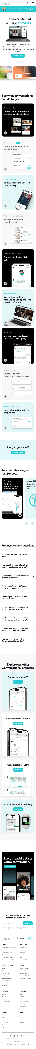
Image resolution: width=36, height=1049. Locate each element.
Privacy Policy (5, 1020)
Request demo (10, 866)
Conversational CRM (7, 950)
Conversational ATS (7, 952)
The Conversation (24, 999)
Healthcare (4, 975)
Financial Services (6, 983)
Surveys (22, 957)
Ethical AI (22, 1022)
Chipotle (4, 994)
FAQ (21, 1017)
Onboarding (22, 954)
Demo (30, 938)
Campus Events (23, 959)
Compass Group (6, 1001)
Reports (22, 996)
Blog (21, 994)
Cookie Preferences (18, 1041)
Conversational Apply (7, 954)
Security (4, 1015)
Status (3, 1017)
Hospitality (4, 985)
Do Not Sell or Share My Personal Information (17, 1044)
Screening (22, 952)
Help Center (23, 1006)
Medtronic (4, 999)
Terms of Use (5, 1022)
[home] (7, 3)
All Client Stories (6, 1004)
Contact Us (22, 1020)
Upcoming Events (24, 1004)
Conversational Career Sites (9, 947)
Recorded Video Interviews (26, 950)
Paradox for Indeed (24, 975)
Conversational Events (7, 957)
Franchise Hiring (6, 973)
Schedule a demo (18, 56)
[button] (33, 3)
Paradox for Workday (25, 968)
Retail (3, 968)
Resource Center (24, 1001)
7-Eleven (4, 996)
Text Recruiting (23, 947)
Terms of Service (6, 1024)
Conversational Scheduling (8, 959)
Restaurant (4, 970)
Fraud (3, 1027)
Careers (22, 1015)
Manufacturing (5, 980)
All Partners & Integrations (26, 978)
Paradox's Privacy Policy (22, 928)
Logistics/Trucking (6, 978)
